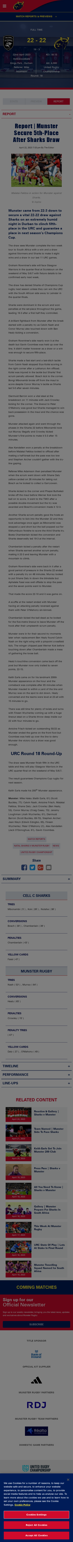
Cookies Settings (36, 1514)
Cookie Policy (22, 1504)
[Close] (68, 1479)
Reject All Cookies (36, 1524)
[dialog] (36, 1507)
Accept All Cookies (36, 1535)
